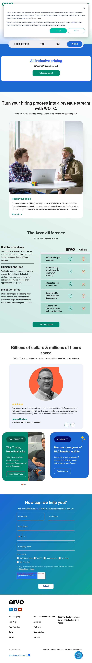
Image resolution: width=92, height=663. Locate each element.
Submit (46, 586)
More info (16, 214)
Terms (32, 569)
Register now (62, 471)
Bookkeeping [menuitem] (14, 617)
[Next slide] (72, 425)
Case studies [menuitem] (39, 632)
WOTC (74, 44)
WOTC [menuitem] (11, 637)
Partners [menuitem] (37, 627)
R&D (58, 44)
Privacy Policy (36, 18)
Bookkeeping (21, 44)
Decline (76, 31)
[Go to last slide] (66, 425)
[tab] (21, 484)
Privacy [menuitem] (46, 649)
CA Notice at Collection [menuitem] (73, 649)
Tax (42, 44)
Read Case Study (16, 474)
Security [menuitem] (60, 649)
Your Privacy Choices (17, 655)
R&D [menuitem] (11, 632)
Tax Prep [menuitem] (12, 622)
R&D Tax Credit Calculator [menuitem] (44, 617)
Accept (58, 31)
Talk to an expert (46, 73)
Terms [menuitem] (53, 649)
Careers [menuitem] (37, 637)
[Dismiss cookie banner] (84, 8)
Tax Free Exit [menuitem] (14, 627)
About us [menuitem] (37, 622)
